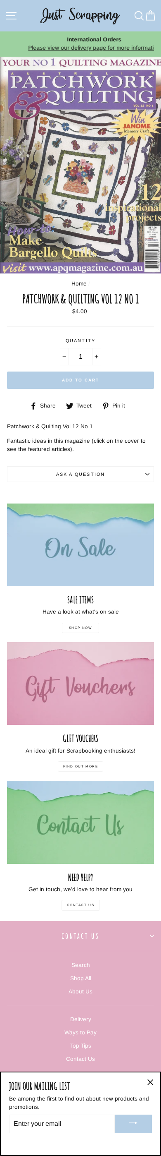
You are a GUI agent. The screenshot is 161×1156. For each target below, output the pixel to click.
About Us (80, 991)
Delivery (80, 1019)
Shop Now (80, 628)
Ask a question (80, 474)
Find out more (80, 766)
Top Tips (80, 1046)
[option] (80, 44)
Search (80, 965)
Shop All (80, 978)
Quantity (80, 340)
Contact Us (81, 905)
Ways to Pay (80, 1032)
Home (79, 284)
